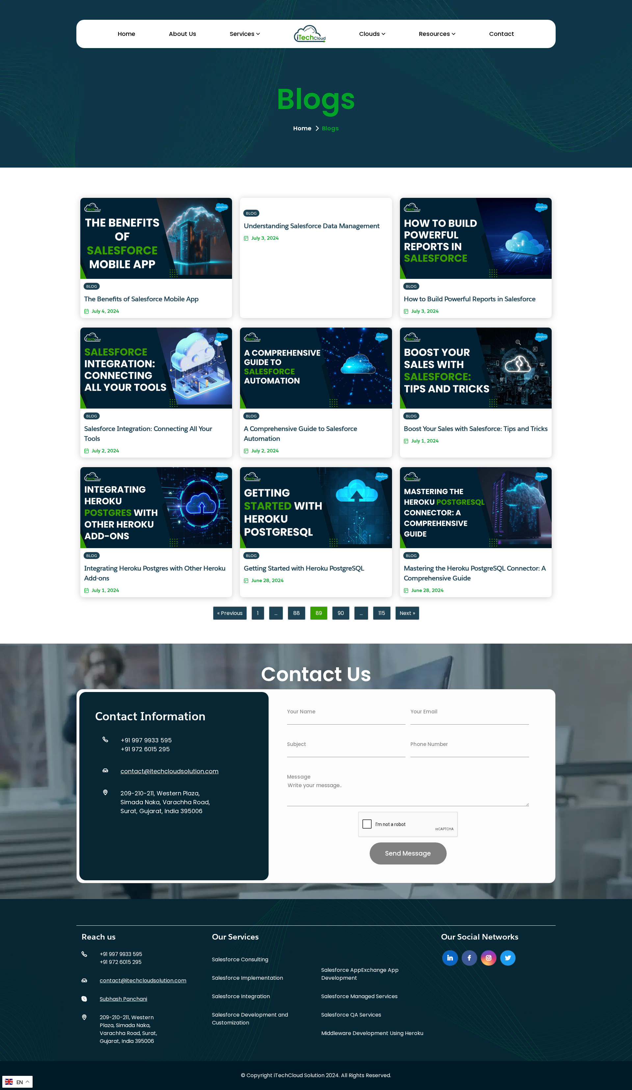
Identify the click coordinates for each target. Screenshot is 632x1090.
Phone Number (429, 744)
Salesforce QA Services (351, 1015)
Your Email (423, 711)
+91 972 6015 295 (145, 749)
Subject (296, 744)
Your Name (301, 711)
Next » (407, 613)
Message (298, 776)
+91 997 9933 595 (146, 740)
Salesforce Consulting (240, 959)
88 (296, 613)
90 (341, 613)
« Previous (230, 613)
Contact (501, 34)
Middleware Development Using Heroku (372, 1033)
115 (382, 613)
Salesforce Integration (241, 996)
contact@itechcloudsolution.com (169, 771)
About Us (182, 34)
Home (126, 34)
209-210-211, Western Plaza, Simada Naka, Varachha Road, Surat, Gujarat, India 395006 (165, 802)
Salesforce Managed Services (359, 996)
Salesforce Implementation (247, 978)
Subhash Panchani (123, 999)
